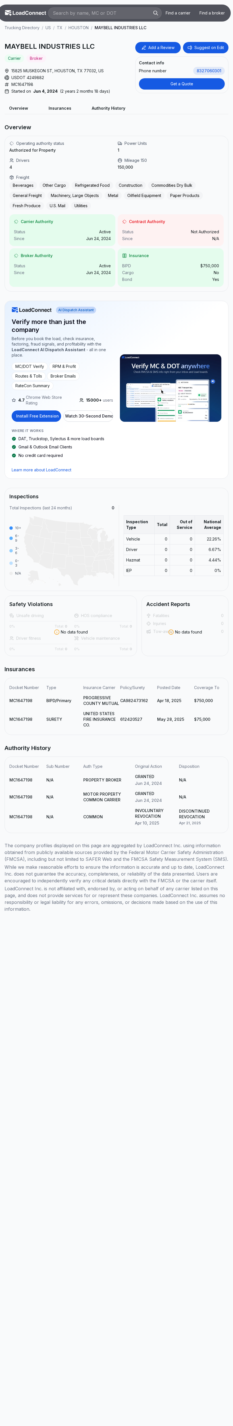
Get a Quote (181, 83)
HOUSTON (78, 27)
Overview (18, 108)
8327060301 (209, 70)
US (48, 27)
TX (60, 27)
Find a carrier (178, 12)
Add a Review (161, 47)
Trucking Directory (22, 27)
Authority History (108, 108)
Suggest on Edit (209, 47)
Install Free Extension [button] (37, 416)
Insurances (60, 108)
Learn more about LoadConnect (41, 469)
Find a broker (212, 12)
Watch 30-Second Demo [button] (89, 416)
